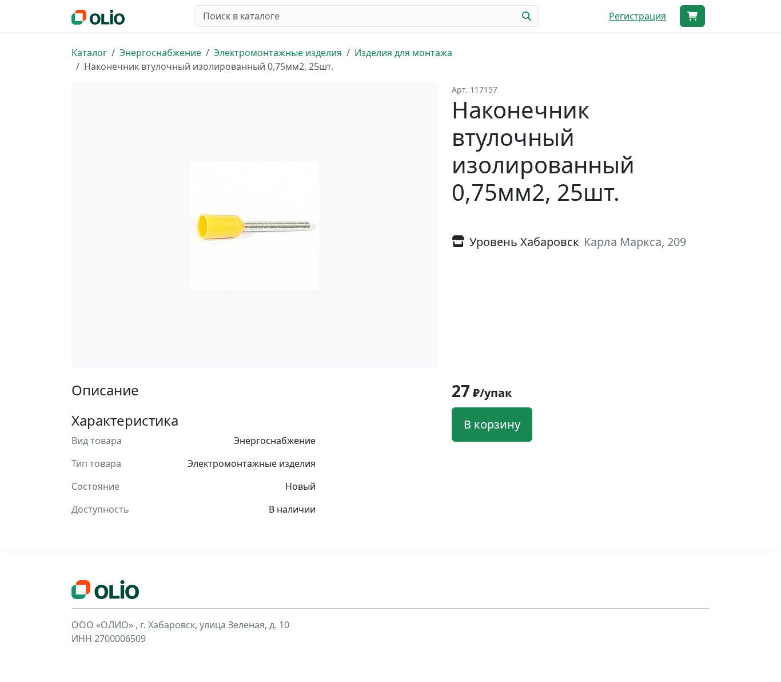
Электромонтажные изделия (278, 52)
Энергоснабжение (160, 52)
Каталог (89, 52)
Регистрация (637, 16)
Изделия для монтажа (403, 52)
